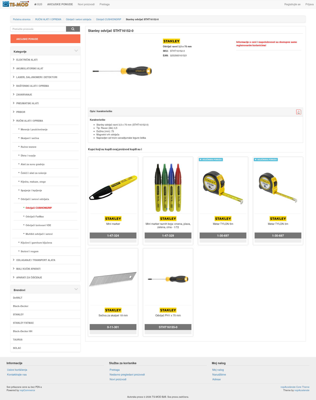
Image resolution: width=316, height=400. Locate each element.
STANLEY (18, 314)
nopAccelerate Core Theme (295, 386)
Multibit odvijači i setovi (39, 233)
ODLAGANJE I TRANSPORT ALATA (35, 260)
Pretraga (105, 4)
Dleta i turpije (28, 155)
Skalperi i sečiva (30, 138)
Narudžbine (219, 374)
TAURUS (17, 339)
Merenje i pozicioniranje (34, 129)
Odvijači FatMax (35, 216)
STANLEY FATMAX (23, 322)
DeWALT (17, 297)
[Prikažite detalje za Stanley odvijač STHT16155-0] (168, 279)
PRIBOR (20, 112)
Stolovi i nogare (30, 251)
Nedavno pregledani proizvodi (127, 374)
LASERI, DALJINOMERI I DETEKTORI (36, 77)
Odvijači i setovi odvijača (35, 199)
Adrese (216, 379)
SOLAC (17, 348)
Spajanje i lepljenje (31, 190)
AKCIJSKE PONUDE (27, 39)
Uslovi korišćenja (17, 370)
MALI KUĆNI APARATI (28, 268)
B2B (39, 4)
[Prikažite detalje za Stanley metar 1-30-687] (278, 188)
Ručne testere (28, 146)
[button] (166, 209)
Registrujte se (292, 4)
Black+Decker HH (22, 331)
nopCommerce (27, 390)
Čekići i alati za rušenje (34, 173)
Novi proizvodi (86, 4)
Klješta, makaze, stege (33, 181)
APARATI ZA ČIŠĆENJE (29, 277)
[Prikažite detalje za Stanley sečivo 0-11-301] (113, 279)
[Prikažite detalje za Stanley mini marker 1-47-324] (113, 188)
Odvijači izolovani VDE (38, 225)
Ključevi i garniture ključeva (36, 242)
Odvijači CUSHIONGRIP (39, 207)
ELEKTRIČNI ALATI (27, 59)
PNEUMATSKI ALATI (27, 103)
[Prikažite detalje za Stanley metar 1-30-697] (223, 188)
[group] (168, 188)
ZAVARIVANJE (24, 94)
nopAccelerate (301, 390)
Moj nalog (218, 370)
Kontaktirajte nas (17, 374)
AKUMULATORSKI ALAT (29, 68)
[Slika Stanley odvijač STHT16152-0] (122, 71)
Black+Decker (20, 306)
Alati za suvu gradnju (33, 164)
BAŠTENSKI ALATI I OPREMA (32, 85)
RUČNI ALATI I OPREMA (29, 120)
